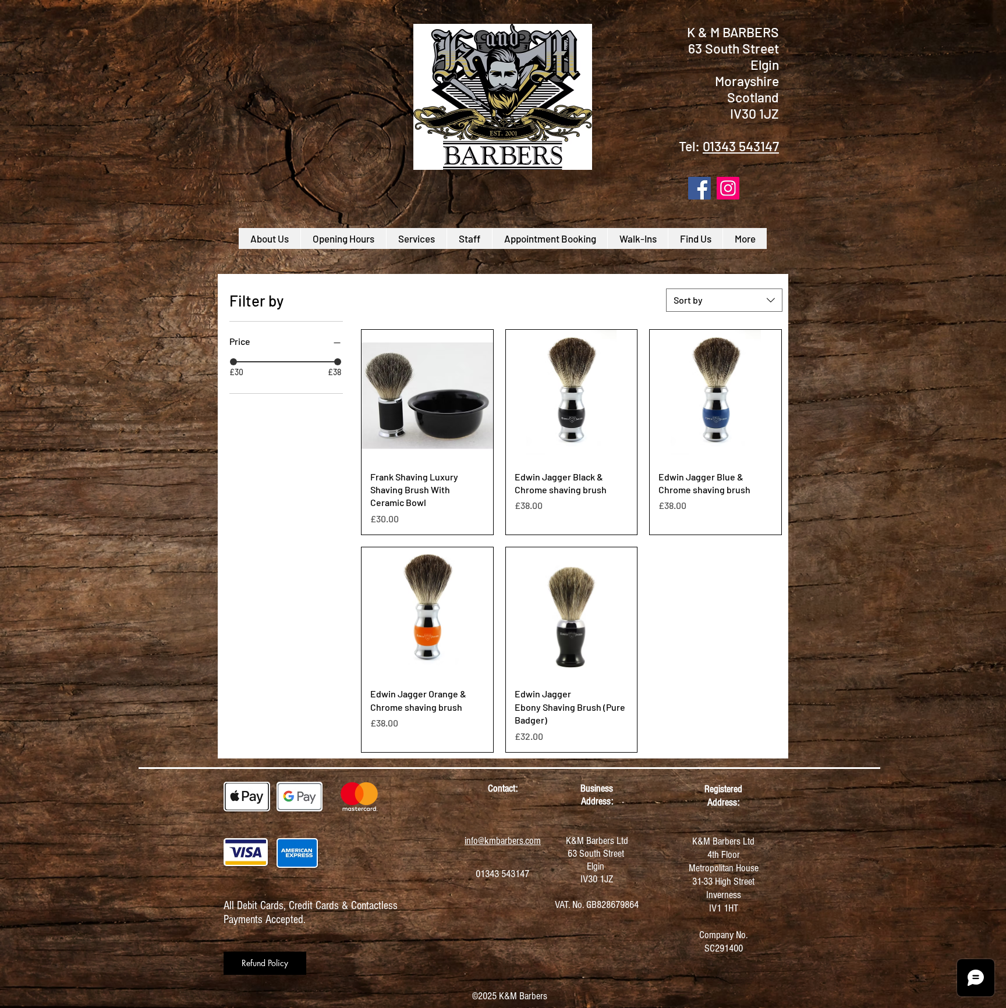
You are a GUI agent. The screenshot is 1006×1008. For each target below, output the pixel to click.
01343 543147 (741, 146)
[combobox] (724, 300)
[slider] (233, 362)
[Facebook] (699, 188)
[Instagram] (728, 188)
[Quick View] (427, 395)
